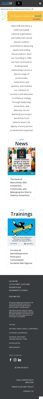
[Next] (38, 16)
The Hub (12, 325)
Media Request (14, 347)
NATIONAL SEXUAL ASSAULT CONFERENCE (21, 329)
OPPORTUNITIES (14, 343)
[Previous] (4, 16)
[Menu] (40, 3)
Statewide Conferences (18, 333)
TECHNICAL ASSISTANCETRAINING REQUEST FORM (18, 338)
